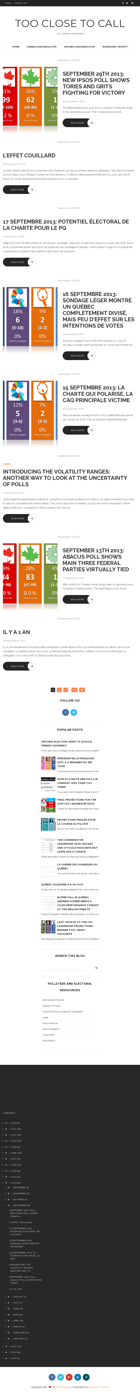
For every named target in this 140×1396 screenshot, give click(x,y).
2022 (14, 1129)
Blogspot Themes (99, 1387)
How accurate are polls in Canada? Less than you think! (77, 783)
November (19, 1193)
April (16, 1320)
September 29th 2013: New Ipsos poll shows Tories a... (24, 1213)
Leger (45, 1017)
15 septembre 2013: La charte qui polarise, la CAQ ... (25, 1255)
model (7, 464)
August (18, 1297)
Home (8, 3)
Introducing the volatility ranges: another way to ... (21, 1268)
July (16, 1302)
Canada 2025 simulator (42, 46)
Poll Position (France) (53, 1000)
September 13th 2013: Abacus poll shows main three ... (25, 1280)
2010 (13, 1358)
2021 (13, 1135)
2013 (13, 1183)
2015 (13, 1171)
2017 (13, 1159)
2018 (13, 1153)
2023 (13, 1123)
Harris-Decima (50, 1023)
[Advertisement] (22, 1090)
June (16, 1308)
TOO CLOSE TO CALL (70, 23)
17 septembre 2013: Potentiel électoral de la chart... (25, 1231)
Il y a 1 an (16, 632)
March (17, 1326)
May (15, 1314)
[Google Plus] (69, 1377)
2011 (13, 1352)
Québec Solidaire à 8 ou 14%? (62, 884)
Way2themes (63, 1387)
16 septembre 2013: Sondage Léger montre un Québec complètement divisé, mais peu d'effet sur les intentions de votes (98, 310)
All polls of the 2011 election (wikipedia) (63, 1011)
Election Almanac (52, 1005)
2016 (13, 1165)
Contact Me (20, 3)
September (20, 1205)
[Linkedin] (77, 1377)
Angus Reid (48, 1035)
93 (74, 690)
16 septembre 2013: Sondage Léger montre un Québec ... (24, 1243)
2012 (13, 1346)
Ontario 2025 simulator (79, 46)
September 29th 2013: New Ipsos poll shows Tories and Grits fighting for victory (96, 83)
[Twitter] (73, 712)
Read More (77, 123)
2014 (13, 1177)
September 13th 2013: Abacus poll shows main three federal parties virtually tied (96, 559)
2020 (14, 1141)
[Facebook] (65, 712)
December (19, 1187)
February (19, 1332)
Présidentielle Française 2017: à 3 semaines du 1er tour (75, 762)
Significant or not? (115, 46)
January (18, 1338)
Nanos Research (51, 1029)
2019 (13, 1147)
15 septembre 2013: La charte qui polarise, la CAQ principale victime (98, 393)
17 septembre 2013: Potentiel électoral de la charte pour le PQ (66, 224)
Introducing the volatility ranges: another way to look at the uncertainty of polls (65, 477)
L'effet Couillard (29, 155)
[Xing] (86, 1377)
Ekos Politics (49, 1040)
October (18, 1199)
